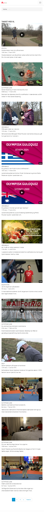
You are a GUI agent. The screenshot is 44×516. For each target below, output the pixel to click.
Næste (28, 500)
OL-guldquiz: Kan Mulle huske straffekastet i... (16, 169)
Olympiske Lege (7, 88)
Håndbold (5, 127)
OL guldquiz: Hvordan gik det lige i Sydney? (15, 208)
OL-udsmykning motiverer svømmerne (14, 326)
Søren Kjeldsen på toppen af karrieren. (14, 366)
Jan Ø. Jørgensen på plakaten (10, 287)
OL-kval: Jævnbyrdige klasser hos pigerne (14, 444)
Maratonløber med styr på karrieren (13, 50)
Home (5, 9)
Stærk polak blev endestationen (12, 484)
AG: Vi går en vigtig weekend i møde (13, 247)
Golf (3, 364)
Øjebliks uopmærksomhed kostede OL (13, 405)
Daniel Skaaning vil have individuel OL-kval (15, 90)
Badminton (5, 285)
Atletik (4, 48)
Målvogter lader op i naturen (10, 129)
